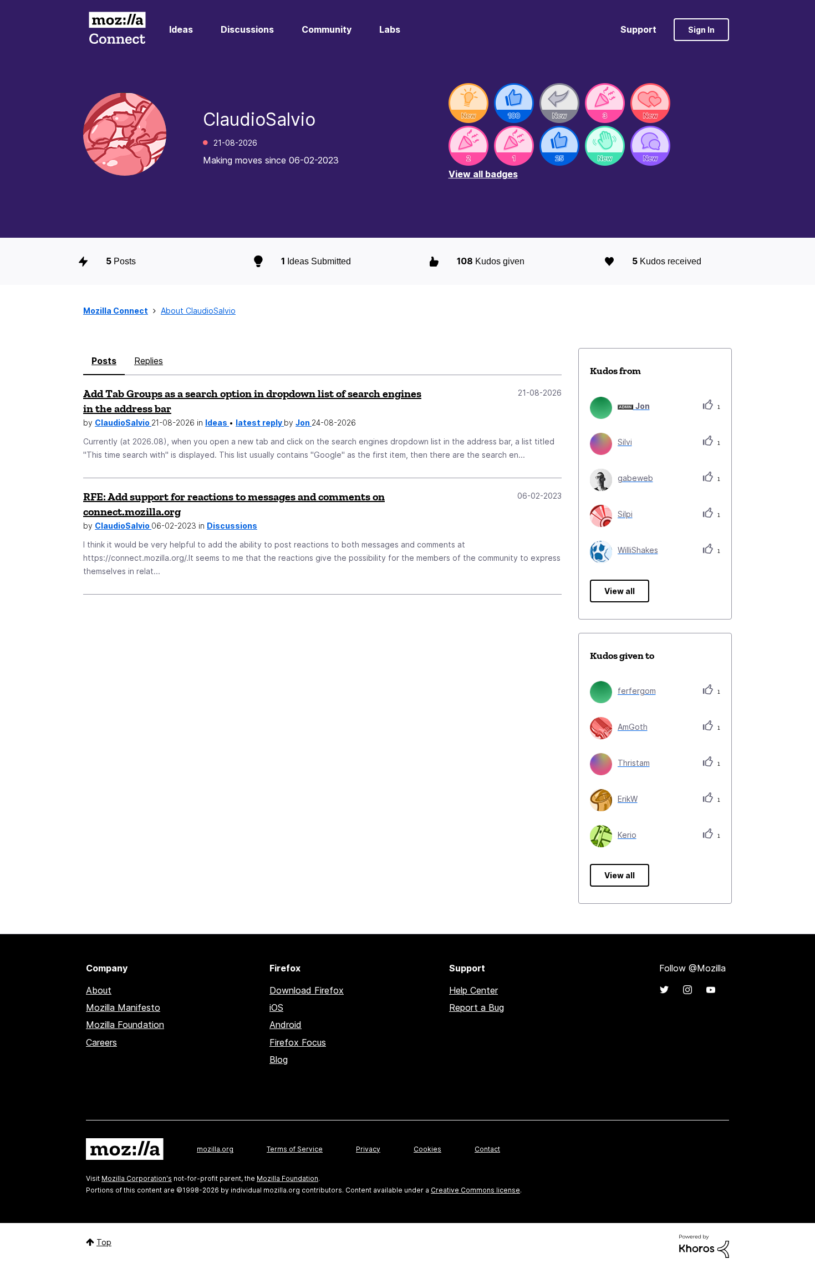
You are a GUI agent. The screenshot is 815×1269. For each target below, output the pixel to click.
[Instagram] (687, 990)
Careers (101, 1042)
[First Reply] (559, 103)
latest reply (260, 422)
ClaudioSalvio (123, 422)
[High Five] (650, 103)
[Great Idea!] (468, 103)
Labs (389, 29)
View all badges (483, 174)
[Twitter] (664, 990)
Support (638, 29)
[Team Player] (514, 103)
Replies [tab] (148, 360)
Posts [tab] (103, 360)
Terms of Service (295, 1149)
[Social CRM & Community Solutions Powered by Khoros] (704, 1245)
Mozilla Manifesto (123, 1007)
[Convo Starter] (650, 146)
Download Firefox (306, 990)
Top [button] (103, 1242)
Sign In (701, 29)
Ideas (181, 29)
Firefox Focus (297, 1042)
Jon (304, 422)
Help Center (473, 990)
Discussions (247, 29)
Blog (278, 1059)
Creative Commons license (475, 1190)
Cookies (427, 1149)
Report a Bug (476, 1007)
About (98, 990)
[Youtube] (711, 990)
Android (285, 1024)
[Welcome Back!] (605, 146)
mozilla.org (215, 1149)
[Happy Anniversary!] (605, 103)
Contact (487, 1149)
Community (327, 29)
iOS (276, 1007)
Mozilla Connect (117, 30)
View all (619, 591)
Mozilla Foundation (125, 1024)
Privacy (368, 1149)
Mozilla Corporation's (136, 1178)
